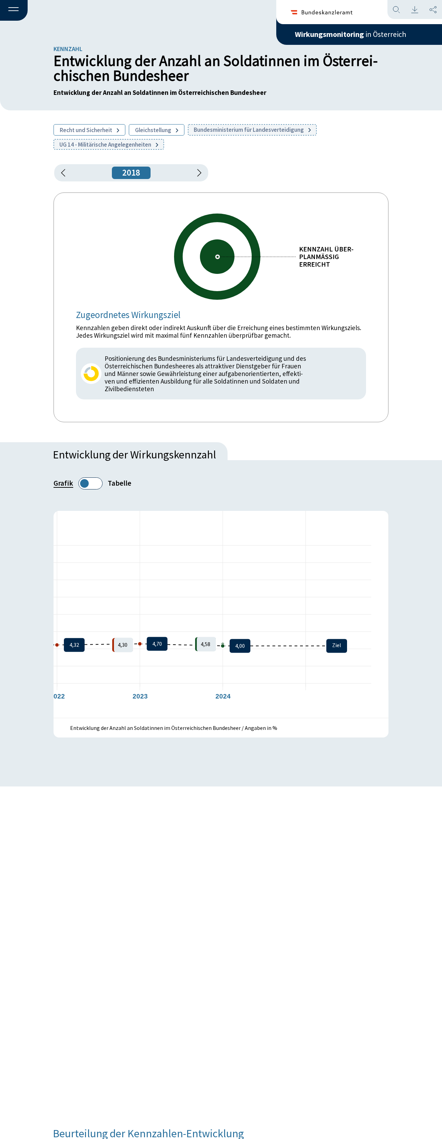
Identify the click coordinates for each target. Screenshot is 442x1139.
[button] (14, 10)
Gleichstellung (153, 130)
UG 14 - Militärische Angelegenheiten (105, 144)
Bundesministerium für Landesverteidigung (249, 129)
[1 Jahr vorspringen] (196, 172)
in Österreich (350, 34)
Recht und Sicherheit (86, 130)
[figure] (221, 614)
